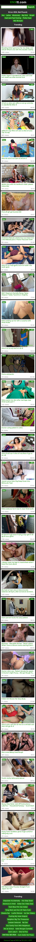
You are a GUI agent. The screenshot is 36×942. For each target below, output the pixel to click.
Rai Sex (25, 922)
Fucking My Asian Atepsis (18, 916)
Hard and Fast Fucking (13, 18)
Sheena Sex (5, 913)
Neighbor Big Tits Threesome (18, 919)
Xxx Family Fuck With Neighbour (18, 925)
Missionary (16, 15)
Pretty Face (27, 18)
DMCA (17, 940)
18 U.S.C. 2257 (26, 940)
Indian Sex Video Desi (25, 904)
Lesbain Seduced (14, 922)
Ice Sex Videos (29, 913)
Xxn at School (9, 929)
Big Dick (25, 15)
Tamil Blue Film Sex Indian (18, 907)
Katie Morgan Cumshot (24, 929)
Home (6, 940)
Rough (32, 15)
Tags (11, 940)
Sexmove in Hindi (9, 904)
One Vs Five (23, 932)
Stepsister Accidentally (11, 901)
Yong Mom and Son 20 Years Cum (18, 910)
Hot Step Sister (27, 901)
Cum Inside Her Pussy (26, 935)
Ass (3, 15)
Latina (8, 15)
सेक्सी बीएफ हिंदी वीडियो (9, 935)
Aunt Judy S (12, 932)
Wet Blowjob (18, 21)
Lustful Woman (17, 913)
